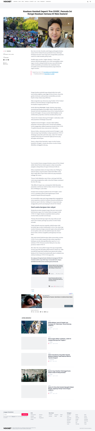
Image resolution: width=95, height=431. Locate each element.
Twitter (33, 291)
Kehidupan (15, 1)
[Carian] (90, 1)
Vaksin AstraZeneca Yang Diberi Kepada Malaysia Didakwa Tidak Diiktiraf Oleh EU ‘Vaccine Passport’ (59, 356)
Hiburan (85, 417)
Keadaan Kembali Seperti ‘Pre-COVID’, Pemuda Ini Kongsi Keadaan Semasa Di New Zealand (47, 12)
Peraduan (69, 422)
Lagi (35, 1)
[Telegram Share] (8, 59)
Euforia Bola (48, 1)
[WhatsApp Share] (5, 59)
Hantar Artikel (33, 417)
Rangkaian (42, 1)
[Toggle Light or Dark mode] (88, 1)
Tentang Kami (33, 414)
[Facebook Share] (3, 59)
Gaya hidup (69, 417)
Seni (76, 422)
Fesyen (77, 416)
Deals (38, 1)
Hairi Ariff (52, 359)
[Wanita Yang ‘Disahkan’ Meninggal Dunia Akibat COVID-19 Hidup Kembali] (34, 375)
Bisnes (77, 414)
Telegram (13, 416)
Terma (40, 416)
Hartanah (77, 417)
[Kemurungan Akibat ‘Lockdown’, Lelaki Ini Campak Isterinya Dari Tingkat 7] (34, 343)
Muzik (77, 420)
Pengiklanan (41, 417)
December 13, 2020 (49, 74)
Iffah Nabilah (7, 57)
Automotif (32, 1)
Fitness (85, 416)
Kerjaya (32, 419)
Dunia (49, 353)
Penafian (32, 416)
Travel (22, 1)
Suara (85, 422)
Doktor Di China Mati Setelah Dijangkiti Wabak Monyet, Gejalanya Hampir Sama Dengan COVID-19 (61, 388)
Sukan (19, 1)
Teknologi (27, 1)
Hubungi (40, 414)
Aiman (51, 327)
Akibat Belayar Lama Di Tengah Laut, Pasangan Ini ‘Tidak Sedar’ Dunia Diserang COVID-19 (59, 324)
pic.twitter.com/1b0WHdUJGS (51, 72)
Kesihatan (86, 419)
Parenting (86, 420)
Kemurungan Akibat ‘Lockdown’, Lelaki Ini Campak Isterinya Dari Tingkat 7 (59, 339)
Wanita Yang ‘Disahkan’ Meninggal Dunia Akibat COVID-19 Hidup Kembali (59, 371)
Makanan (68, 420)
